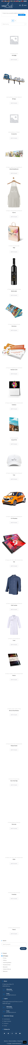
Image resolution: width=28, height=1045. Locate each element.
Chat (25, 1042)
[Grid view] (13, 20)
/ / (13, 560)
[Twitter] (4, 1033)
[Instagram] (12, 1033)
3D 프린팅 (14, 55)
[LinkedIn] (16, 1033)
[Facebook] (8, 1033)
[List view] (15, 20)
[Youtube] (20, 1033)
